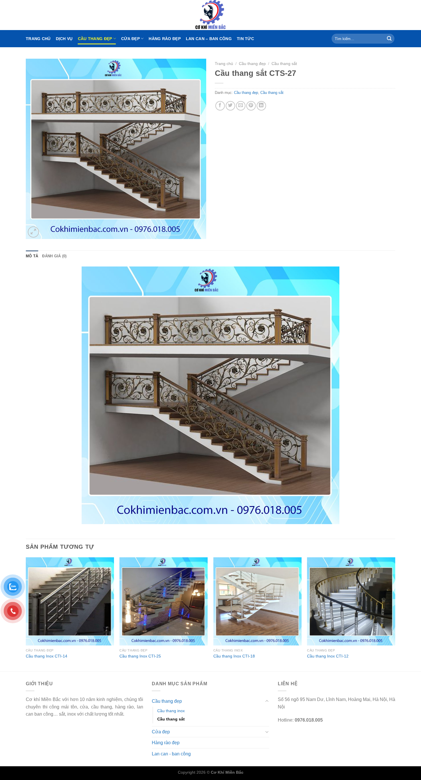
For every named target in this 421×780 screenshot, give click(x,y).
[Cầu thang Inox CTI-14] (70, 601)
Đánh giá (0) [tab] (54, 256)
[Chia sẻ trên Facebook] (220, 105)
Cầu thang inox (171, 710)
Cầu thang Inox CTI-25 (140, 656)
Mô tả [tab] (32, 256)
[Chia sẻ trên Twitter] (230, 105)
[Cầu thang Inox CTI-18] (257, 601)
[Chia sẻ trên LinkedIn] (261, 105)
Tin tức (245, 38)
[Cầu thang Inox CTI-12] (351, 601)
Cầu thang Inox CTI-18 (234, 656)
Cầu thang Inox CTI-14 (46, 656)
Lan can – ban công (209, 38)
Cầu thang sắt (284, 64)
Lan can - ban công (171, 753)
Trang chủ (38, 38)
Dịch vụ (64, 38)
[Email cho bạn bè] (240, 105)
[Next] (395, 614)
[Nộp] (389, 39)
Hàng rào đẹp (164, 38)
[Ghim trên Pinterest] (251, 105)
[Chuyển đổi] (267, 701)
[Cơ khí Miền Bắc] (210, 15)
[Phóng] (33, 232)
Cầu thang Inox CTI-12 (328, 656)
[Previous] (26, 614)
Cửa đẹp (130, 38)
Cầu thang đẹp (95, 38)
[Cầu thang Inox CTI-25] (163, 601)
